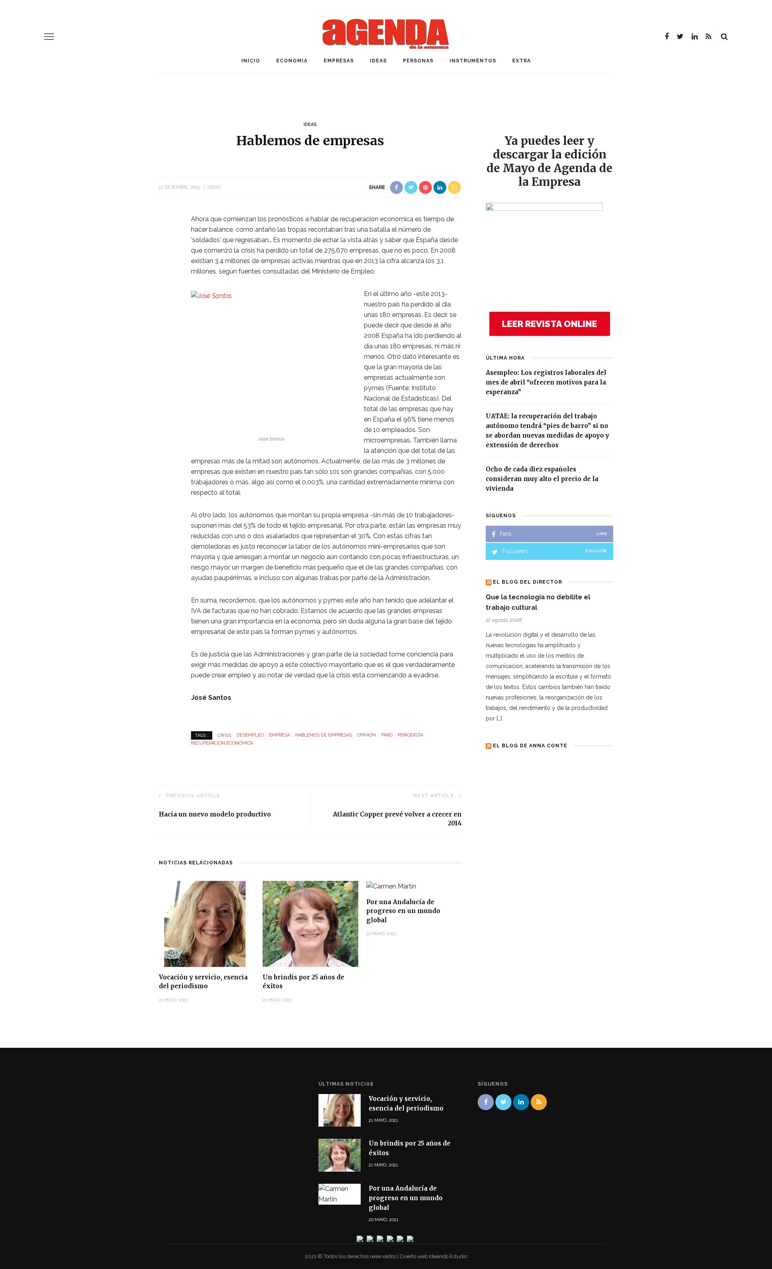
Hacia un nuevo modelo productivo (215, 814)
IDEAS (378, 61)
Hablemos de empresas (323, 735)
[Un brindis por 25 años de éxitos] (310, 923)
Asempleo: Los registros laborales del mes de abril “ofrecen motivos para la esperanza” (546, 382)
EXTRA (521, 61)
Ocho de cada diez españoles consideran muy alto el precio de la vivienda (542, 478)
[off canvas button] (49, 36)
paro (386, 735)
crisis (224, 735)
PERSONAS (418, 61)
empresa (279, 735)
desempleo (250, 735)
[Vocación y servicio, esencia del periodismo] (207, 923)
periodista (410, 735)
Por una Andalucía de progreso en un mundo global (403, 911)
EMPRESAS (339, 61)
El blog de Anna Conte (530, 746)
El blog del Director (527, 582)
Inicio (250, 61)
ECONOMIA (292, 61)
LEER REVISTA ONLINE (549, 324)
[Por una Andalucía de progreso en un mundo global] (391, 886)
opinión (366, 735)
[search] (724, 36)
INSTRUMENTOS (473, 61)
